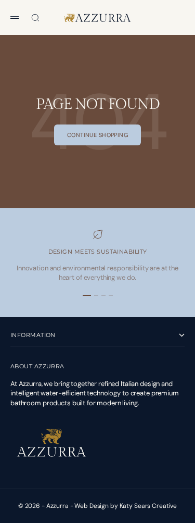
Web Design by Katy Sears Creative (125, 506)
